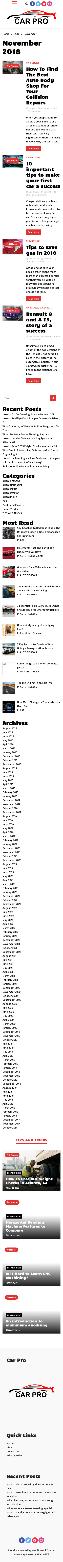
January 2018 (10, 1115)
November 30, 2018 (48, 108)
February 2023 (10, 888)
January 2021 (10, 983)
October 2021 (10, 947)
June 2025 (8, 776)
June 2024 (8, 824)
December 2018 (11, 1071)
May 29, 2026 (14, 1282)
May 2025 (8, 780)
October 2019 (10, 1039)
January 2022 (10, 935)
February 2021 (10, 979)
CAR (5, 501)
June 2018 (8, 1095)
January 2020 (10, 1027)
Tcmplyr (32, 108)
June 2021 (8, 963)
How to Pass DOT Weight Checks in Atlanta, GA (30, 446)
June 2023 (8, 872)
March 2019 (9, 1059)
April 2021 (8, 971)
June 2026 (8, 736)
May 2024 (8, 828)
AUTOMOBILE (46, 308)
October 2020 (10, 995)
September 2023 (12, 860)
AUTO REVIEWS (32, 308)
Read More (33, 148)
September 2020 (12, 999)
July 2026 (8, 732)
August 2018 (10, 1087)
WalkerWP (43, 1554)
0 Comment (35, 111)
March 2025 (9, 788)
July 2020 (8, 1007)
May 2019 (8, 1051)
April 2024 (8, 832)
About (10, 1447)
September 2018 (12, 1083)
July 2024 (8, 820)
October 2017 (10, 1127)
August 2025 (10, 768)
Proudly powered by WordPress (26, 1550)
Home (10, 1443)
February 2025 (10, 792)
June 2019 (8, 1047)
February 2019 (10, 1063)
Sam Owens (34, 192)
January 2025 (10, 796)
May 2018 (8, 1099)
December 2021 (11, 939)
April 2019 (8, 1055)
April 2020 (8, 1019)
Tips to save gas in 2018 (41, 249)
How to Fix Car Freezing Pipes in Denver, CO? (28, 414)
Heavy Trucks (10, 509)
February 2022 (10, 932)
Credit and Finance (13, 505)
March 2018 (9, 1107)
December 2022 (11, 896)
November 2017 (11, 1123)
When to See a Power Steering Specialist (27, 434)
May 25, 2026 (14, 1330)
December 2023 (11, 848)
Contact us (13, 1451)
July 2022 (8, 912)
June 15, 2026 (14, 1235)
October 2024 (10, 808)
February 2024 (10, 840)
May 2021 (8, 967)
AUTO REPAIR (10, 489)
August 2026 (10, 728)
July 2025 (8, 772)
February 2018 (10, 1111)
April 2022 (8, 924)
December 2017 (11, 1119)
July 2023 (8, 868)
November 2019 (11, 1035)
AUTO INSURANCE (13, 485)
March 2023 (9, 884)
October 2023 (10, 856)
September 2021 (12, 951)
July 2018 (8, 1091)
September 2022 (12, 904)
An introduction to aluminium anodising (26, 466)
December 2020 (11, 987)
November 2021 (11, 943)
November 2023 (11, 852)
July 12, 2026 (13, 1188)
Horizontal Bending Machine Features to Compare (31, 458)
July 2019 (8, 1043)
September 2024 (12, 812)
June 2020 (8, 1011)
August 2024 (10, 816)
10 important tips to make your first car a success (43, 175)
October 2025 (10, 760)
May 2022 (8, 920)
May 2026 (8, 740)
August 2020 (10, 1003)
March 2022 (9, 928)
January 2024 (10, 844)
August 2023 (10, 864)
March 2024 (9, 836)
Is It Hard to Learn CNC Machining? (23, 462)
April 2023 (8, 880)
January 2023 (10, 892)
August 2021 (9, 955)
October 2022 (10, 900)
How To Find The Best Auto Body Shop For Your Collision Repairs (42, 85)
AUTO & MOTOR (32, 63)
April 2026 (8, 744)
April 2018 (8, 1103)
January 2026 (10, 752)
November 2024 (11, 804)
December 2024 (11, 800)
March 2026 (9, 748)
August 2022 (10, 908)
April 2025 (8, 784)
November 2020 (11, 991)
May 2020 (8, 1015)
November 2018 (11, 1075)
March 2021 (9, 975)
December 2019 (11, 1031)
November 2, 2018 (51, 336)
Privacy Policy (15, 1455)
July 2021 (7, 959)
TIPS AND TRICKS (33, 157)
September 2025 (12, 764)
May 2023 (8, 876)
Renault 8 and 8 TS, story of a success (39, 322)
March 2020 (9, 1023)
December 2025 (11, 756)
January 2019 (10, 1067)
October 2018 (10, 1079)
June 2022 (8, 916)
